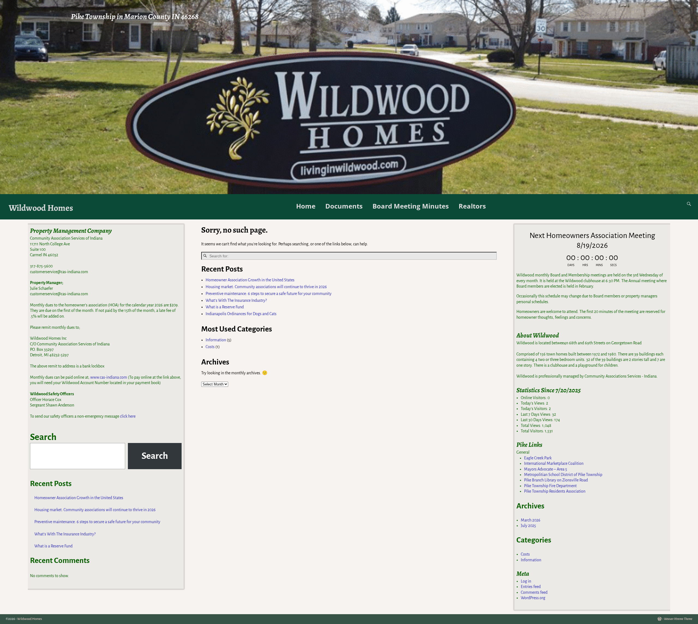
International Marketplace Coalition (553, 463)
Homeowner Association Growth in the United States (250, 280)
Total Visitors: (533, 431)
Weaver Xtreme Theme (678, 619)
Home (305, 205)
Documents (344, 205)
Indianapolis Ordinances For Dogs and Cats (241, 314)
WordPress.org (533, 598)
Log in (526, 581)
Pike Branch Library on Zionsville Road (556, 480)
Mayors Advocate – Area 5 (545, 469)
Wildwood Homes (41, 208)
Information (216, 340)
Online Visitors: (534, 398)
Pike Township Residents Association (554, 491)
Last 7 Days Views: (536, 414)
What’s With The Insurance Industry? (236, 300)
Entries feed (531, 586)
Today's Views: (533, 403)
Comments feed (534, 592)
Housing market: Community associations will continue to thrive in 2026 (266, 287)
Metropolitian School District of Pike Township (563, 474)
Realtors (472, 205)
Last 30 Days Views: (537, 420)
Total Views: (531, 425)
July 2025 (528, 525)
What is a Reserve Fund (225, 307)
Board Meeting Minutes (410, 205)
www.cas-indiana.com (108, 377)
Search (43, 437)
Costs (210, 347)
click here (128, 416)
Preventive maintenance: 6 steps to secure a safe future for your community (269, 293)
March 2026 (530, 520)
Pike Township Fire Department (550, 486)
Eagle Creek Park (538, 458)
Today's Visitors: (535, 408)
